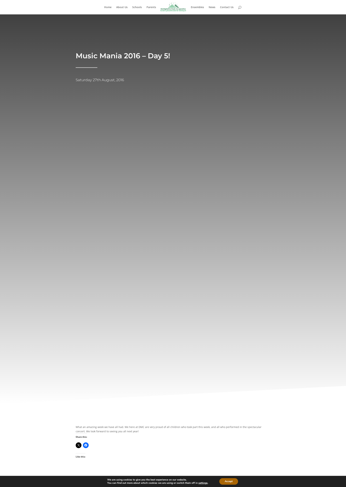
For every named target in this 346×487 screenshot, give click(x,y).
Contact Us (227, 7)
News (212, 7)
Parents (151, 7)
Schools (137, 7)
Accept (229, 481)
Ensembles (197, 7)
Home (108, 7)
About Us (122, 7)
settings (203, 483)
